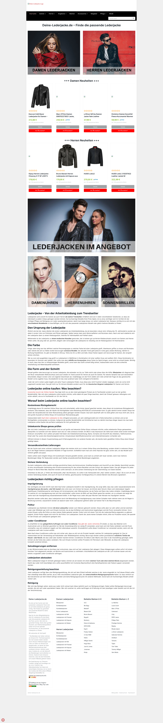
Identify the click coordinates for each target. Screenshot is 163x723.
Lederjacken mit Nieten (63, 623)
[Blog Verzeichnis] (40, 686)
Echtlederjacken (61, 605)
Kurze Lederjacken (62, 611)
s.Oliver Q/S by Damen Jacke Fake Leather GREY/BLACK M (93, 115)
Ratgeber (94, 14)
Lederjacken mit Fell (62, 614)
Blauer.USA (87, 611)
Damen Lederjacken (64, 599)
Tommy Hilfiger (116, 649)
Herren (51, 14)
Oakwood (115, 611)
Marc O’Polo (115, 608)
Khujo (85, 652)
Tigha (113, 643)
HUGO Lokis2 (89, 174)
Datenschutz (123, 693)
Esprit (85, 629)
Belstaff (86, 608)
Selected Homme (117, 635)
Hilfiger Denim (88, 640)
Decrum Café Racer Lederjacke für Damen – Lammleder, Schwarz (38, 115)
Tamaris (114, 640)
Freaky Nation (88, 632)
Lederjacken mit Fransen (64, 617)
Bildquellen (115, 693)
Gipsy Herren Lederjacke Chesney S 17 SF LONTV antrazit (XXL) (38, 175)
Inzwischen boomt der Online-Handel (41, 392)
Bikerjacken (60, 602)
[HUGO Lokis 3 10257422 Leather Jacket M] (122, 156)
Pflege (102, 14)
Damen (42, 14)
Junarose (87, 649)
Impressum (131, 693)
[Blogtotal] (40, 677)
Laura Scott (115, 605)
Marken (72, 14)
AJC (85, 602)
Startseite (32, 14)
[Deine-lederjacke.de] (45, 5)
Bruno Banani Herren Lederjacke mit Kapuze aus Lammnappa (67, 175)
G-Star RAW (87, 635)
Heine (85, 637)
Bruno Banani (88, 614)
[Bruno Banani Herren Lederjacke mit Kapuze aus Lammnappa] (67, 156)
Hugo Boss (87, 643)
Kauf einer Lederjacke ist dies (52, 418)
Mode (111, 14)
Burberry (86, 620)
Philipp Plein (115, 620)
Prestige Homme (117, 623)
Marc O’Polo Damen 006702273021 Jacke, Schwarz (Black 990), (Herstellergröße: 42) (65, 115)
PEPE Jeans (115, 617)
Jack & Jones (88, 646)
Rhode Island (116, 629)
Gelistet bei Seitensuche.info (37, 675)
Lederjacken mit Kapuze (63, 620)
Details (40, 127)
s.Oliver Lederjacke (117, 632)
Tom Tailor (115, 646)
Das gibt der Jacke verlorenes (89, 524)
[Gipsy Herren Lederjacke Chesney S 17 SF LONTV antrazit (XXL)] (40, 156)
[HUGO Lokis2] (95, 156)
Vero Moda (115, 652)
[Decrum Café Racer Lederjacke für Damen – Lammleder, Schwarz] (40, 96)
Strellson (114, 637)
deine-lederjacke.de (34, 693)
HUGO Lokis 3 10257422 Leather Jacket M (121, 175)
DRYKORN (87, 626)
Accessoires (82, 14)
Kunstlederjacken (61, 608)
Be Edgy (86, 605)
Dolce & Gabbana (89, 623)
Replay (114, 626)
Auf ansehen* (40, 130)
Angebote (61, 14)
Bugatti (86, 617)
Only (113, 614)
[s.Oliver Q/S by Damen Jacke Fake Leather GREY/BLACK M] (95, 96)
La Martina (115, 602)
